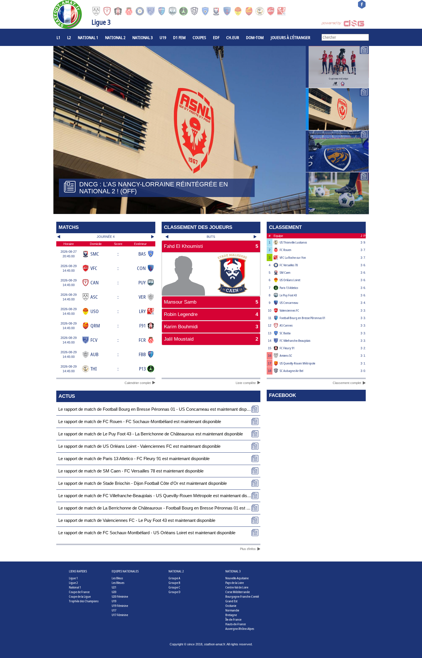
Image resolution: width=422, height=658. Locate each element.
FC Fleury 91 (287, 348)
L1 (58, 37)
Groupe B (174, 582)
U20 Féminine (120, 596)
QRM (95, 325)
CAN (94, 282)
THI (93, 368)
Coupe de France (79, 592)
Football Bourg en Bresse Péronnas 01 (302, 318)
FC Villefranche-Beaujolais (295, 340)
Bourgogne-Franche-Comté (242, 596)
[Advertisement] (211, 364)
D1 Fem (179, 37)
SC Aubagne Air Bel (291, 370)
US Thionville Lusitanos (293, 242)
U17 (114, 610)
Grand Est (231, 601)
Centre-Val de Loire (236, 587)
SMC (94, 253)
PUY (142, 282)
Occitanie (230, 605)
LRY (142, 311)
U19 (163, 37)
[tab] (211, 246)
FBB (142, 354)
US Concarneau (289, 302)
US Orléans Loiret (290, 280)
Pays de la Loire (234, 582)
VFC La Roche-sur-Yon (293, 257)
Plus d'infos (248, 549)
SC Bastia (285, 333)
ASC (94, 297)
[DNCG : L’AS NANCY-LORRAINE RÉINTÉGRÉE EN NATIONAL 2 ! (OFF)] (337, 109)
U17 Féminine (120, 615)
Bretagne (231, 615)
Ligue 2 (73, 582)
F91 (142, 325)
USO (94, 311)
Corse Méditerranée (237, 592)
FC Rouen (285, 250)
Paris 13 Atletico (289, 287)
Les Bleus (117, 578)
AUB (94, 354)
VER (142, 297)
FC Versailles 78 (289, 265)
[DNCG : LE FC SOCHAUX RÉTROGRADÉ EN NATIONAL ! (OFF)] (337, 151)
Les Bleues (118, 582)
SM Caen (285, 272)
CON (141, 268)
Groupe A (174, 578)
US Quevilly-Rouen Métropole (297, 363)
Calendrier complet (138, 383)
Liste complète (246, 383)
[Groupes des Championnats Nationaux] (337, 193)
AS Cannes (286, 325)
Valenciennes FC (289, 310)
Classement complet (347, 383)
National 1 (88, 37)
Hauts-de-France (235, 624)
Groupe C (174, 587)
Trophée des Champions (83, 601)
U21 (114, 587)
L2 (69, 37)
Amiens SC (286, 355)
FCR (142, 340)
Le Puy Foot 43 (288, 295)
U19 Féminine (120, 605)
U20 (114, 592)
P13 (142, 368)
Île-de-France (233, 619)
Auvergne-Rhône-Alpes (239, 628)
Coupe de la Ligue (80, 596)
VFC (93, 268)
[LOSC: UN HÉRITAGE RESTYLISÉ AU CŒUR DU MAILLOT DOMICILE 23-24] (337, 67)
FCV (93, 340)
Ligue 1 (73, 578)
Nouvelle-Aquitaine (237, 578)
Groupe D (174, 592)
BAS (142, 253)
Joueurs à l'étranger (290, 37)
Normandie (232, 610)
